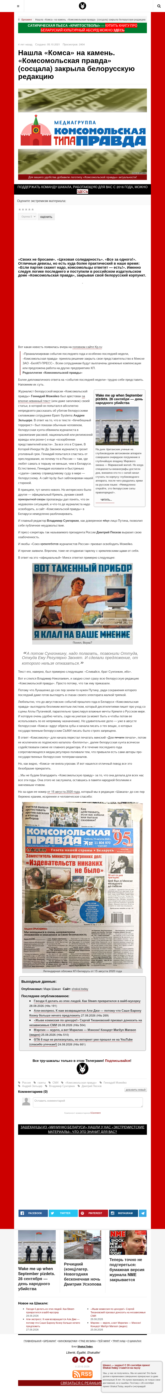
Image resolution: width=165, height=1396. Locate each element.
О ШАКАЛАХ (134, 1341)
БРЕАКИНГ (49, 1341)
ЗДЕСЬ (119, 30)
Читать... (106, 499)
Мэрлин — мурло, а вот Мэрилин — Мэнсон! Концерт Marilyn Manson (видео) (116, 1324)
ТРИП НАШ (118, 1341)
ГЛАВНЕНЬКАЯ (32, 1341)
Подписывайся (117, 1060)
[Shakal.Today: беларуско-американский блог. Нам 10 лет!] (82, 6)
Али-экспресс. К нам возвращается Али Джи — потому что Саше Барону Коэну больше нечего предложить (53, 1322)
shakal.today (80, 989)
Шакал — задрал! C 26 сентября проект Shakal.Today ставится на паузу (126, 1366)
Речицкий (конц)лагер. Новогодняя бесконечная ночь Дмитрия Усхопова (82, 1274)
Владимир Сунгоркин (62, 1086)
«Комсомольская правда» (81, 1082)
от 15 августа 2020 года (63, 791)
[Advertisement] (89, 238)
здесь (82, 191)
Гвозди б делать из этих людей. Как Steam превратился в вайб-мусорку (87, 1001)
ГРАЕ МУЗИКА (87, 1341)
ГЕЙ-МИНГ (104, 1341)
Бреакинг (27, 19)
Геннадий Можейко (115, 1082)
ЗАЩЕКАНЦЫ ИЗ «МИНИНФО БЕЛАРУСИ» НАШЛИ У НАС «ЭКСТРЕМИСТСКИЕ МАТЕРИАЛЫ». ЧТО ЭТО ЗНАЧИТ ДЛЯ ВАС (82, 1129)
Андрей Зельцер (32, 1086)
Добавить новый (135, 1089)
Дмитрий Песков (91, 1086)
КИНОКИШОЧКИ (67, 1341)
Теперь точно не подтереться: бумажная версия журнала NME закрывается (126, 1269)
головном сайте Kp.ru (87, 347)
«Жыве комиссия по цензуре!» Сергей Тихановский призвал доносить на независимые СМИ (118, 1312)
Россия (26, 1082)
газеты (41, 1082)
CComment (95, 1112)
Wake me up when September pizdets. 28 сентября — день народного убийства (36, 1278)
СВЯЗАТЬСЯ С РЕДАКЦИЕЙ (83, 1383)
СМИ (55, 1082)
